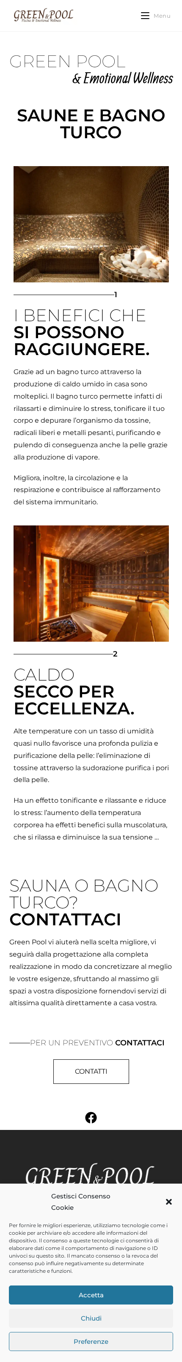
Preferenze (91, 1341)
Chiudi (91, 1318)
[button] (169, 1202)
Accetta (91, 1295)
